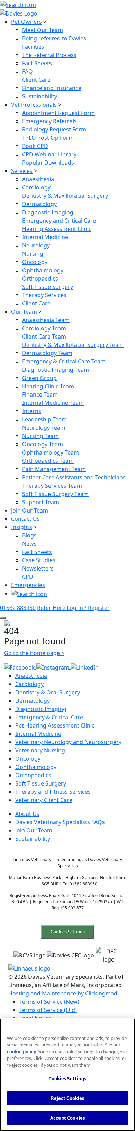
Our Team (24, 311)
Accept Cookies (67, 1118)
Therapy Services (44, 295)
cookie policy (21, 1052)
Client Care (36, 80)
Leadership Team (44, 419)
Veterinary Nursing (40, 750)
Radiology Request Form (54, 129)
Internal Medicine (45, 237)
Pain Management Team (54, 469)
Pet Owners (26, 22)
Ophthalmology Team (50, 452)
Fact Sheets (37, 63)
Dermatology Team (47, 353)
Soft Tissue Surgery (47, 287)
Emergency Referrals (49, 121)
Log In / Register (88, 608)
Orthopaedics (40, 278)
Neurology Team (43, 427)
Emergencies (28, 585)
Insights (21, 527)
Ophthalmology (42, 270)
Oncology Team (42, 444)
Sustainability (39, 96)
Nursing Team (40, 436)
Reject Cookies (67, 1098)
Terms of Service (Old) (48, 1010)
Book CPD (35, 146)
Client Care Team (44, 336)
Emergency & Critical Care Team (64, 361)
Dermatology (39, 204)
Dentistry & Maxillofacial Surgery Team (73, 345)
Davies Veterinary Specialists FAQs (60, 822)
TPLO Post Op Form (48, 138)
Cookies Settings (68, 931)
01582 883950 (18, 608)
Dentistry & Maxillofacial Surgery (65, 195)
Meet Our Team (42, 30)
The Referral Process (49, 55)
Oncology (34, 262)
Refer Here (52, 608)
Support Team (40, 502)
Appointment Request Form (58, 113)
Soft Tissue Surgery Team (55, 494)
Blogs (29, 535)
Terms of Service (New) (49, 1001)
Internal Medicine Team (53, 403)
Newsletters (38, 568)
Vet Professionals (34, 104)
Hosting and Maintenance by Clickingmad (62, 993)
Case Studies (38, 560)
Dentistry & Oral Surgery (47, 692)
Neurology (36, 245)
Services (22, 171)
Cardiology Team (44, 328)
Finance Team (40, 394)
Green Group (39, 378)
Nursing (32, 253)
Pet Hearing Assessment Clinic (54, 725)
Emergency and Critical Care (59, 220)
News (29, 543)
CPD (27, 577)
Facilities (33, 46)
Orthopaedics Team (48, 461)
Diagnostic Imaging (47, 212)
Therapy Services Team (52, 485)
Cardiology (36, 187)
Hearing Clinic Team (48, 386)
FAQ (27, 71)
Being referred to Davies (54, 38)
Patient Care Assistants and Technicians (74, 477)
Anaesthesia (38, 179)
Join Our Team (29, 510)
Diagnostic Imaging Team (55, 369)
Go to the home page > (34, 653)
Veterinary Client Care (43, 800)
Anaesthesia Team (46, 320)
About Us (27, 814)
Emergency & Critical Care (49, 717)
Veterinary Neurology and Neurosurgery (68, 742)
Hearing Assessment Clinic (56, 229)
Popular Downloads (48, 162)
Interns (31, 411)
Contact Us (25, 519)
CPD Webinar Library (49, 154)
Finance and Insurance (51, 88)
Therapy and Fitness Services (53, 792)
